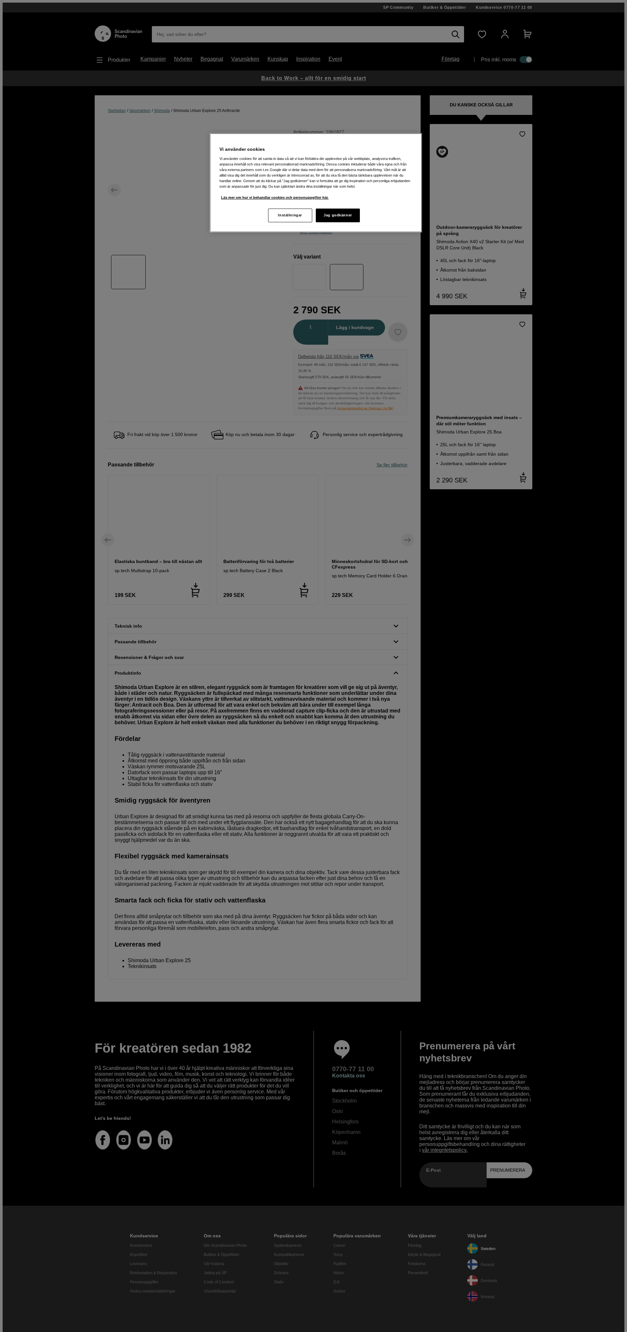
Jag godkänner (338, 215)
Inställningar (290, 215)
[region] (316, 182)
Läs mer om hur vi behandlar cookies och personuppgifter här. (275, 197)
